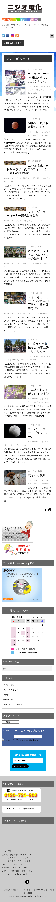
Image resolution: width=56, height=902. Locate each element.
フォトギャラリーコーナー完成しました (27, 213)
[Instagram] (12, 36)
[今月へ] (37, 617)
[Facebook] (7, 36)
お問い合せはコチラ (12, 43)
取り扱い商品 (9, 699)
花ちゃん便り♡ (38, 475)
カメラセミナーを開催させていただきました (38, 77)
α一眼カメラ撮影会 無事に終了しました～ (38, 347)
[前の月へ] (33, 617)
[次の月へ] (42, 617)
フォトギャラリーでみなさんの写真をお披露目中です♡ (38, 302)
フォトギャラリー (35, 89)
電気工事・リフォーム (12, 704)
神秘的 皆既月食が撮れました (38, 125)
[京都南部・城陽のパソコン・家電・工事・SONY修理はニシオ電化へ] (25, 13)
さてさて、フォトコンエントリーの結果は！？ (38, 254)
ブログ (45, 89)
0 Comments (44, 135)
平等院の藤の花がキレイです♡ (38, 391)
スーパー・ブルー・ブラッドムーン (38, 432)
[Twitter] (3, 36)
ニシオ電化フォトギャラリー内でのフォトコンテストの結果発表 (27, 169)
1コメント (42, 220)
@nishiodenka (20, 760)
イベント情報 (45, 86)
